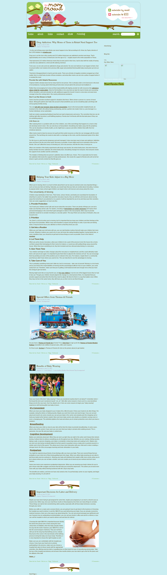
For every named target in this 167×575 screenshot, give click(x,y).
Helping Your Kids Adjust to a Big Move (55, 176)
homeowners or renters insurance (75, 209)
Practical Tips (73, 370)
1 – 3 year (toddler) (56, 370)
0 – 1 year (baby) (46, 370)
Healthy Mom (65, 370)
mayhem (32, 236)
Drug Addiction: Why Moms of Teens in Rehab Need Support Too (67, 42)
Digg (49, 163)
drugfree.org (47, 52)
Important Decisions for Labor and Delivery (57, 491)
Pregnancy (44, 496)
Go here (41, 348)
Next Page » (33, 574)
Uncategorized (45, 46)
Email (38, 163)
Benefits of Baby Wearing (48, 366)
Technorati (55, 163)
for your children (64, 273)
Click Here (65, 343)
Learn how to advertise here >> (113, 79)
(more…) (32, 556)
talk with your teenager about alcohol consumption (51, 107)
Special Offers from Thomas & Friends (55, 296)
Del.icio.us (44, 163)
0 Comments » (96, 163)
